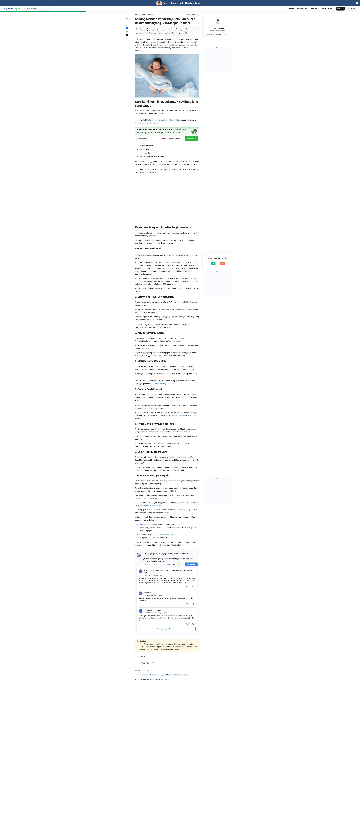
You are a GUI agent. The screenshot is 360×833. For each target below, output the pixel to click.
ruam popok (165, 534)
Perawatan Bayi (151, 14)
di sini (185, 33)
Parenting (137, 14)
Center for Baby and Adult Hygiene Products (163, 120)
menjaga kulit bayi (178, 415)
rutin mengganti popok (148, 524)
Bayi (143, 14)
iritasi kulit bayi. (161, 384)
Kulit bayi (138, 110)
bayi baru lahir (150, 236)
